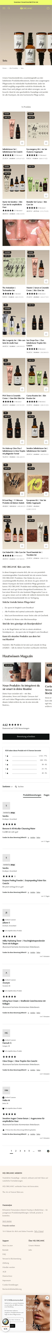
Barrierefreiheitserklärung (12, 1289)
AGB (4, 1272)
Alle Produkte (13, 68)
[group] (26, 725)
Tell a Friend (38, 1231)
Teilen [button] (38, 837)
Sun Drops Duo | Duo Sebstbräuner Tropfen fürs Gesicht (36, 343)
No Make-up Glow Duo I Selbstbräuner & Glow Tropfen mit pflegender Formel (14, 451)
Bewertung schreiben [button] (26, 737)
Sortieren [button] (7, 787)
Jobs (30, 1250)
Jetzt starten (7, 1221)
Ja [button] (28, 837)
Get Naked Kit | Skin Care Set (14, 552)
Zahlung (6, 1263)
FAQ (4, 1254)
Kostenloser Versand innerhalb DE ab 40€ (26, 2)
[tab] (32, 796)
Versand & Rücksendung (12, 1259)
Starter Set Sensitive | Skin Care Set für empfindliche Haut (12, 204)
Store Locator (8, 1246)
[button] (14, 155)
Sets (22, 68)
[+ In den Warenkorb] (22, 143)
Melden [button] (32, 837)
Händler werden (9, 1267)
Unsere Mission (34, 1246)
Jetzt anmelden (10, 1326)
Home (5, 68)
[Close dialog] (47, 1298)
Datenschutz (7, 1276)
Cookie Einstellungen (10, 1285)
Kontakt (5, 1250)
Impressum (7, 1281)
